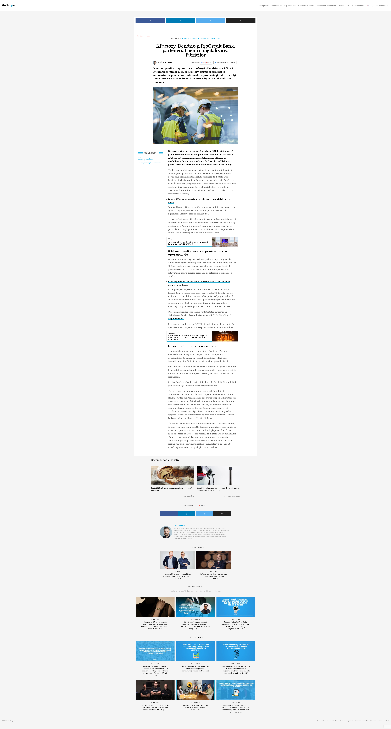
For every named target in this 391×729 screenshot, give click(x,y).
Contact (386, 721)
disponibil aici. (176, 318)
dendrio (202, 591)
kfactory (209, 591)
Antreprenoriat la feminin (326, 5)
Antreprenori (264, 5)
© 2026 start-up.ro (8, 721)
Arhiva (379, 721)
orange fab (182, 591)
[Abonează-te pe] (206, 62)
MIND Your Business (306, 5)
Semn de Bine (276, 5)
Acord (344, 721)
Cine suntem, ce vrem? (325, 721)
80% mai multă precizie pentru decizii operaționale (149, 159)
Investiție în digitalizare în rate (149, 163)
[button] (372, 5)
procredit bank (193, 591)
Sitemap (373, 721)
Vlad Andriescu (165, 62)
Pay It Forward (289, 5)
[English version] (368, 5)
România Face (344, 5)
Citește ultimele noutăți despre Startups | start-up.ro (201, 38)
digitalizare (173, 591)
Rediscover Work (358, 5)
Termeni (361, 721)
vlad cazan (218, 591)
